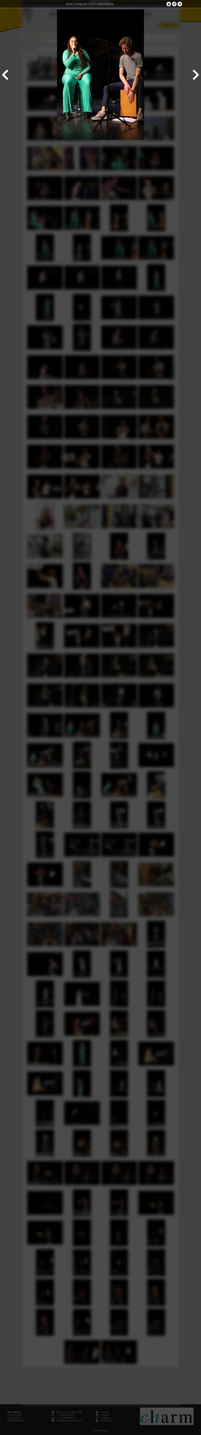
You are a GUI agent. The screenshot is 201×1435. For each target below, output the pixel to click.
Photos (69, 4)
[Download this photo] (168, 4)
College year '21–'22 (85, 4)
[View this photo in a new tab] (174, 4)
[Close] (179, 4)
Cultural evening (105, 4)
